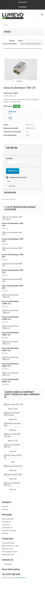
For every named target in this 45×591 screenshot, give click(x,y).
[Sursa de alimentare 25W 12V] (12, 234)
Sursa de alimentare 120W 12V (10, 302)
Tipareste (12, 186)
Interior (20, 41)
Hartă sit (5, 533)
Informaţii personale (10, 552)
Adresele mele (7, 549)
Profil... (13, 462)
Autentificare (22, 7)
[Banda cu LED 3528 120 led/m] (13, 435)
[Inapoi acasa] (4, 40)
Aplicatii (5, 509)
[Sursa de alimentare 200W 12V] (12, 343)
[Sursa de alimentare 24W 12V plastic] (12, 218)
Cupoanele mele (8, 554)
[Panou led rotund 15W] (13, 475)
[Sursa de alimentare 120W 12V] (12, 296)
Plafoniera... (13, 430)
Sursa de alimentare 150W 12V (10, 318)
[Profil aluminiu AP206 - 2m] (13, 457)
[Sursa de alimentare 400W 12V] (12, 374)
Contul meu (7, 538)
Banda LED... (13, 419)
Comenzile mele (8, 543)
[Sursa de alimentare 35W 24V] (12, 249)
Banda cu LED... (13, 441)
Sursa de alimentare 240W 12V (10, 365)
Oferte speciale (8, 519)
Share (8, 181)
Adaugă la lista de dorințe (18, 177)
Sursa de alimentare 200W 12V (10, 349)
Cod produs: (8, 93)
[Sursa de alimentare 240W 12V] (12, 358)
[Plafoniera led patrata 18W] (13, 425)
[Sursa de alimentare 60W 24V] (12, 280)
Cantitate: (9, 158)
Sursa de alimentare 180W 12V (10, 333)
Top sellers (6, 525)
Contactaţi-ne (22, 2)
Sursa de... (13, 451)
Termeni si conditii (9, 530)
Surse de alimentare (10, 44)
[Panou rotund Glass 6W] (13, 404)
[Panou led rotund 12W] (13, 466)
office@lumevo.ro (20, 578)
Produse (12, 41)
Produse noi (6, 522)
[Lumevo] (14, 16)
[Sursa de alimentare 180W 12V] (12, 327)
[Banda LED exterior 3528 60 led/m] (13, 414)
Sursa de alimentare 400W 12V (10, 380)
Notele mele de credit (10, 546)
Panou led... (13, 470)
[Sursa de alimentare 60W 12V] (12, 265)
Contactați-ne (7, 528)
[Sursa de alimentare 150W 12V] (12, 312)
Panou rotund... (13, 409)
